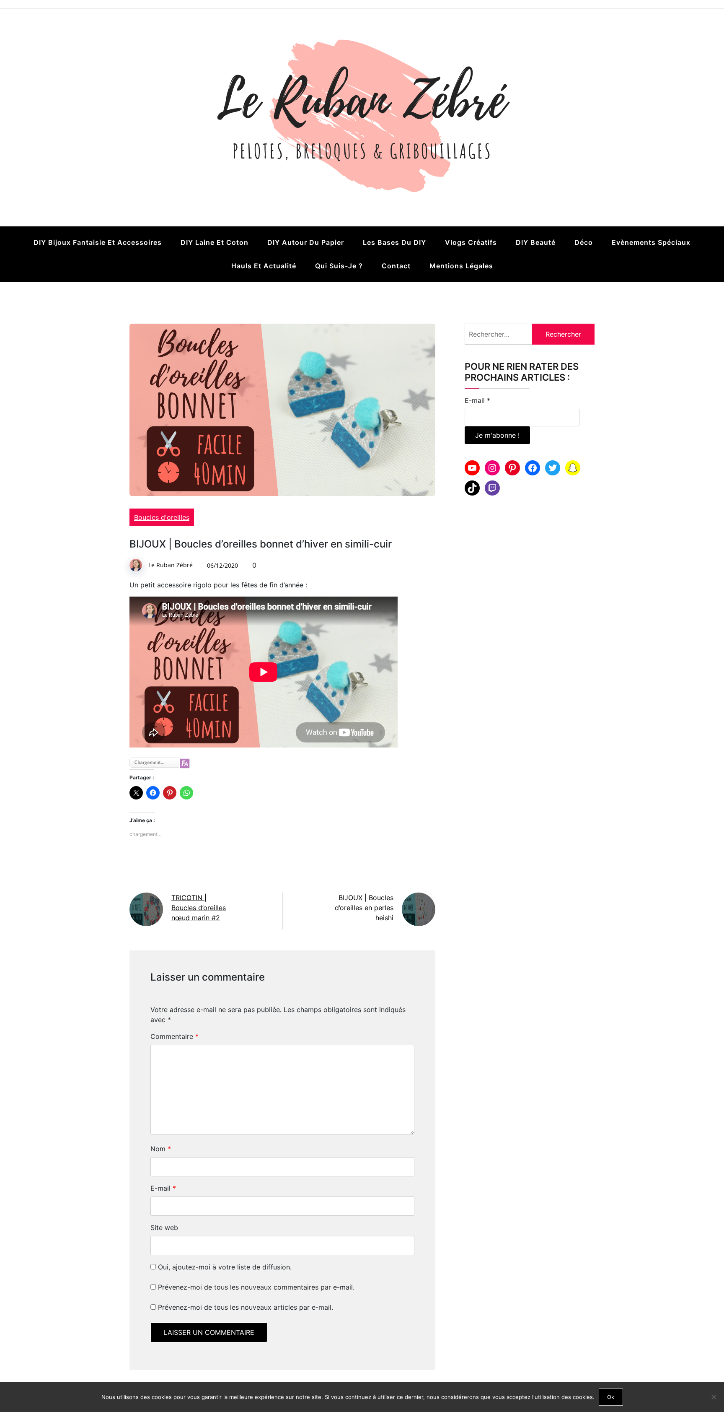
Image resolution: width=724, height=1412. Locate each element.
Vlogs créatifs (471, 242)
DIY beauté (536, 242)
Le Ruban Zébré (170, 565)
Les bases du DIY (394, 242)
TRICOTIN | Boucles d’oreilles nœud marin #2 (198, 907)
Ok (610, 1397)
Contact (396, 266)
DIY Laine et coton (214, 242)
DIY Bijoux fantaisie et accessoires (98, 242)
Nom (160, 1149)
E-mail (163, 1188)
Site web (164, 1227)
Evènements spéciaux (651, 242)
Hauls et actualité (263, 266)
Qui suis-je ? (339, 266)
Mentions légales (461, 266)
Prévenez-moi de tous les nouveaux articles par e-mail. (245, 1307)
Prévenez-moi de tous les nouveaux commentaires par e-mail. (256, 1287)
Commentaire (174, 1036)
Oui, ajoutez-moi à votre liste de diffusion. (224, 1267)
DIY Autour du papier (305, 242)
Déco (583, 242)
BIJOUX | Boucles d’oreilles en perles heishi (364, 907)
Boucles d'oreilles (161, 517)
